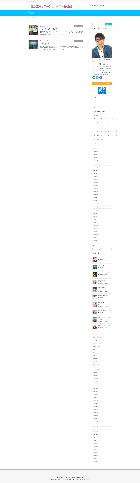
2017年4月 (95, 237)
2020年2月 (95, 157)
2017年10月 (96, 219)
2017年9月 (95, 222)
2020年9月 (95, 151)
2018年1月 (95, 216)
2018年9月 (95, 200)
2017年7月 (95, 228)
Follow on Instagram (103, 102)
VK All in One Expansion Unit (74, 479)
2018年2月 (95, 213)
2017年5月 (95, 234)
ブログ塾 (95, 340)
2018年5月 (95, 207)
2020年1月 (95, 160)
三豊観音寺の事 (96, 346)
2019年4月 (95, 185)
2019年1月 (95, 194)
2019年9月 (95, 173)
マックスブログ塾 (97, 343)
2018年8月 (95, 204)
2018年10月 (96, 197)
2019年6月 (95, 182)
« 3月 (95, 143)
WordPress (57, 479)
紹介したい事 (96, 365)
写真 (94, 349)
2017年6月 (95, 231)
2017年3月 (95, 240)
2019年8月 (95, 176)
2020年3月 (95, 154)
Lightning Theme (64, 479)
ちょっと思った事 (78, 26)
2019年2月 (95, 191)
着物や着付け (96, 358)
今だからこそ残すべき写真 (104, 272)
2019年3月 (95, 188)
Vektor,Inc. (84, 479)
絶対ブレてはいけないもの (104, 310)
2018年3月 (95, 210)
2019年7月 (95, 179)
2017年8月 (95, 225)
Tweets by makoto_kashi (98, 111)
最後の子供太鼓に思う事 (104, 325)
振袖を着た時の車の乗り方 (104, 295)
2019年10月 (96, 170)
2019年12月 (96, 164)
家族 (94, 355)
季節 (94, 352)
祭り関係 (95, 361)
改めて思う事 (44, 44)
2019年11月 (95, 167)
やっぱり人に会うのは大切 (49, 29)
